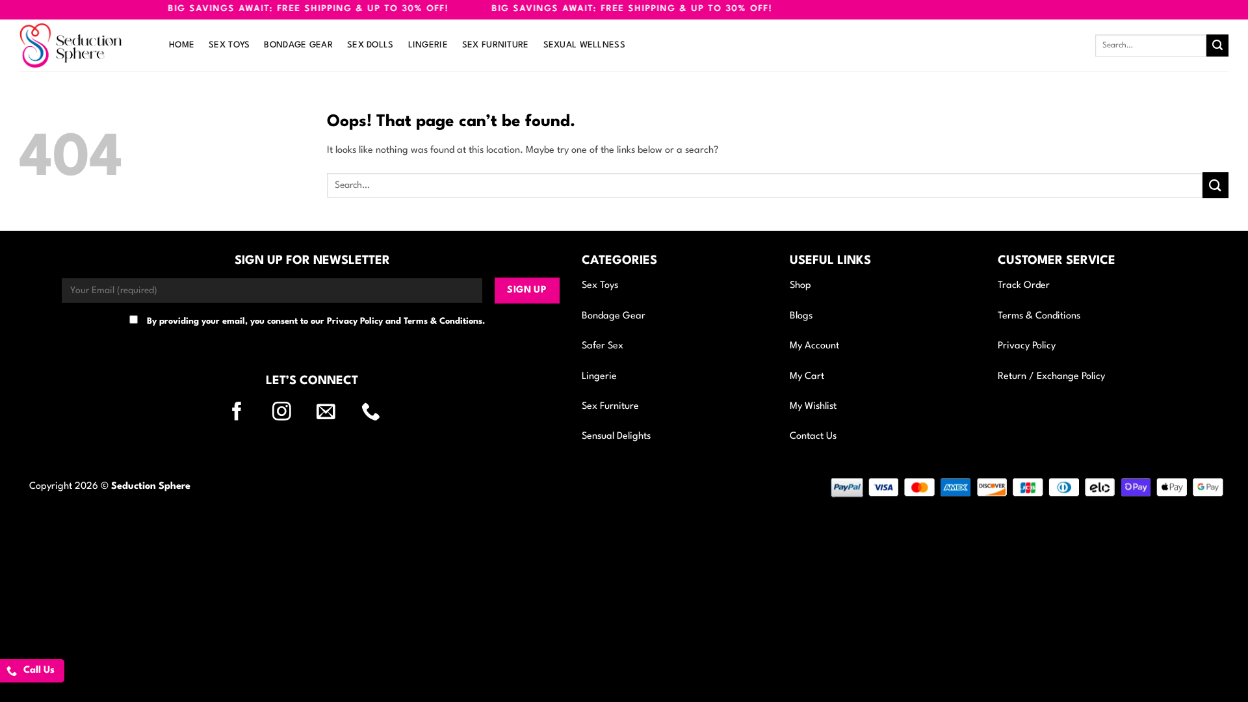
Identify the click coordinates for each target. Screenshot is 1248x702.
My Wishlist (813, 406)
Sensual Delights (616, 436)
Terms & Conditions (1039, 316)
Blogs (801, 316)
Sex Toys (229, 45)
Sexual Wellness (584, 45)
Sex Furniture (495, 45)
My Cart (807, 377)
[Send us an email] (334, 412)
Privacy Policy (1027, 346)
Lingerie (428, 45)
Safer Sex (602, 346)
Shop (800, 286)
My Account (814, 346)
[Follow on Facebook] (245, 412)
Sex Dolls (370, 45)
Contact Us (813, 436)
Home (181, 45)
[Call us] (378, 412)
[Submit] (1217, 45)
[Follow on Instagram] (289, 412)
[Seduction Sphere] (85, 46)
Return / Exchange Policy (1051, 377)
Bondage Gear (298, 45)
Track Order (1024, 286)
